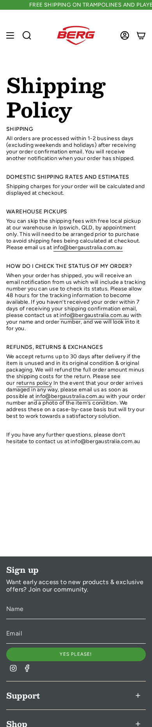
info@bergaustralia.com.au (88, 247)
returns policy (34, 383)
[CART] (141, 35)
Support (23, 695)
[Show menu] (10, 35)
